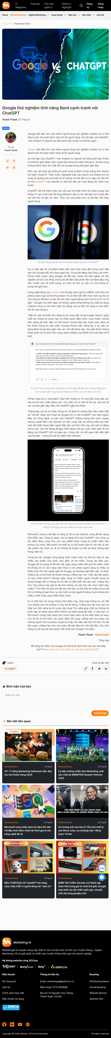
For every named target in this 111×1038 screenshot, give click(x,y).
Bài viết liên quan (19, 721)
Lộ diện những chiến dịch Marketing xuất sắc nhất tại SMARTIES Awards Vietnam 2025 (81, 775)
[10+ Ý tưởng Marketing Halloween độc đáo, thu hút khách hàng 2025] (28, 745)
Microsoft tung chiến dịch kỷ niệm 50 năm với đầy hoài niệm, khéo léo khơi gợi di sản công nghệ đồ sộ (27, 830)
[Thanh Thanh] (10, 137)
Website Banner (98, 992)
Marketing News (18, 15)
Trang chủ (7, 23)
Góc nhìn (86, 15)
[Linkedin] (14, 167)
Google (31, 149)
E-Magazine (21, 5)
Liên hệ (100, 15)
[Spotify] (28, 1024)
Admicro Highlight (66, 5)
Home (5, 15)
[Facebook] (14, 160)
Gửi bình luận (100, 713)
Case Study (57, 15)
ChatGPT (41, 181)
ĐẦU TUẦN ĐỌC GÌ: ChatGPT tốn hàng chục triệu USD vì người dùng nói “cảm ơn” (27, 884)
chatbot (55, 292)
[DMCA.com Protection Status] (14, 1007)
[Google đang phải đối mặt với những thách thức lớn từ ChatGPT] (68, 232)
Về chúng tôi (9, 981)
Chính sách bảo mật (13, 992)
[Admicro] (59, 966)
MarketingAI (102, 634)
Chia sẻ (6, 128)
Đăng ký (89, 5)
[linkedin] (12, 1024)
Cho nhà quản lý (48, 5)
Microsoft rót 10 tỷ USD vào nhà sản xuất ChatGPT (72, 649)
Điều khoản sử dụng (13, 998)
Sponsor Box (96, 998)
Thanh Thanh (9, 119)
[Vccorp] (10, 966)
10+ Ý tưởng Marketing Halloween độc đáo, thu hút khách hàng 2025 (28, 773)
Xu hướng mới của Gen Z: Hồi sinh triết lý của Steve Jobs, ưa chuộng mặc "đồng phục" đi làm (81, 830)
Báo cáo (72, 15)
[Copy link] (7, 160)
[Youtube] (20, 1024)
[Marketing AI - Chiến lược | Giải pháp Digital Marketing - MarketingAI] (6, 6)
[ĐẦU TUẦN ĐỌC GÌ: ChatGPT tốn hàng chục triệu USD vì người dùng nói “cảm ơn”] (28, 857)
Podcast (35, 3)
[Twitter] (7, 167)
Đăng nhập (101, 5)
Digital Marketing (37, 15)
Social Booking (98, 987)
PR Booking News (99, 981)
